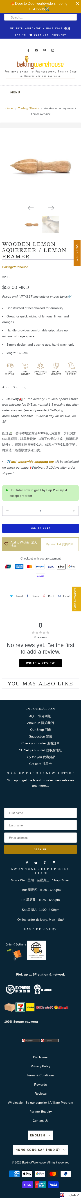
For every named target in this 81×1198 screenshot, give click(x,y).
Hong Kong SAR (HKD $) (38, 1150)
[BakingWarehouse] (40, 69)
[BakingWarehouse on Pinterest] (44, 50)
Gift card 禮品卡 (40, 764)
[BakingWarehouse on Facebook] (28, 50)
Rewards (40, 1084)
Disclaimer (40, 1057)
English (38, 1135)
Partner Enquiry (40, 1111)
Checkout (59, 35)
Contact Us (40, 1120)
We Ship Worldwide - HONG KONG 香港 (40, 28)
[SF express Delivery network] (10, 1011)
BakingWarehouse (15, 267)
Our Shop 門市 (40, 729)
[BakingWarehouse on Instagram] (53, 50)
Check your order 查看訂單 (40, 743)
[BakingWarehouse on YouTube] (36, 50)
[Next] (51, 207)
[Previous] (30, 207)
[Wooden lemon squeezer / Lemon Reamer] (40, 165)
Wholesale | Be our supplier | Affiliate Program (40, 1102)
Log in (20, 35)
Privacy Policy (40, 1066)
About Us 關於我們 (40, 723)
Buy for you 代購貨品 (40, 757)
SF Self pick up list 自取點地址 (40, 750)
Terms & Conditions (40, 1075)
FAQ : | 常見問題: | (40, 716)
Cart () (40, 35)
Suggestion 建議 (40, 736)
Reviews (41, 1093)
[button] (70, 1195)
